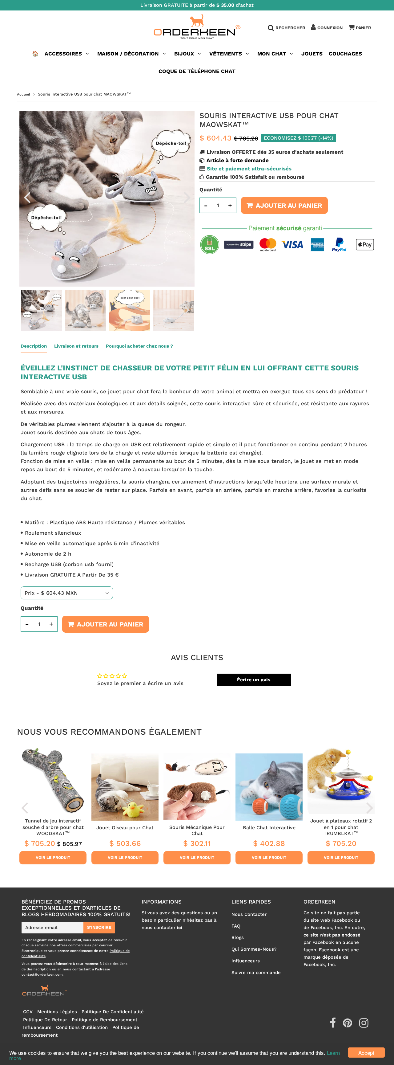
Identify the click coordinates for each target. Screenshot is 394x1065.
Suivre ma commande (256, 972)
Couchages (345, 54)
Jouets (312, 54)
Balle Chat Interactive (269, 827)
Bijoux (184, 54)
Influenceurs (245, 961)
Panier (363, 27)
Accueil (23, 94)
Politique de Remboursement (104, 1019)
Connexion (330, 27)
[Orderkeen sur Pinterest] (348, 1025)
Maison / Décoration (128, 54)
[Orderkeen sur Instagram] (364, 1025)
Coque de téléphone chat (197, 71)
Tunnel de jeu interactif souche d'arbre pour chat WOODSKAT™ (53, 827)
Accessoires (63, 54)
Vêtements (226, 54)
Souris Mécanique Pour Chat (197, 830)
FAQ (235, 926)
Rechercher (290, 27)
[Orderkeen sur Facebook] (333, 1025)
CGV (28, 1011)
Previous (26, 197)
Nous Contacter (249, 914)
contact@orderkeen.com (42, 975)
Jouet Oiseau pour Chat (125, 827)
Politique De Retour (45, 1019)
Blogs (237, 937)
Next (187, 197)
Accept (366, 1052)
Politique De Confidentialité (113, 1011)
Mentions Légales (57, 1011)
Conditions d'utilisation (82, 1027)
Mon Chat (271, 54)
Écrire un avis (254, 680)
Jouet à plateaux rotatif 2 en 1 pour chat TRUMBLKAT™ (341, 827)
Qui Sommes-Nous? (253, 949)
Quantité (210, 189)
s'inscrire (99, 927)
